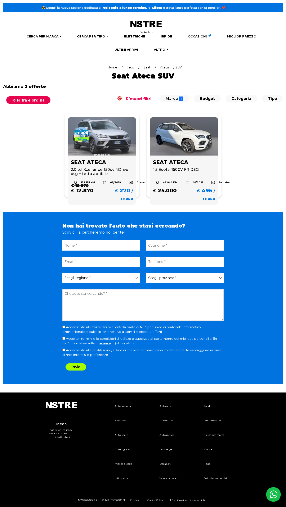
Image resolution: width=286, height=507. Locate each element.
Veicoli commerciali (215, 478)
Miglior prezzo (241, 36)
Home (112, 67)
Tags (130, 67)
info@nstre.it (63, 437)
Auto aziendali (123, 406)
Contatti (209, 449)
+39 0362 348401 (59, 433)
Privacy (134, 500)
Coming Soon (123, 449)
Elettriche (134, 36)
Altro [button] (160, 49)
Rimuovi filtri (138, 98)
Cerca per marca (42, 36)
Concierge (166, 449)
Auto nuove (167, 434)
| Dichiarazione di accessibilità (188, 500)
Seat (147, 67)
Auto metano (212, 420)
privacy (105, 343)
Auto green (166, 406)
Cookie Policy (155, 500)
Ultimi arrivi (126, 49)
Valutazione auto (170, 478)
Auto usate (121, 434)
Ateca (164, 67)
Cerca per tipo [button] (91, 36)
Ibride (166, 36)
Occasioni (198, 36)
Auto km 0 (166, 420)
